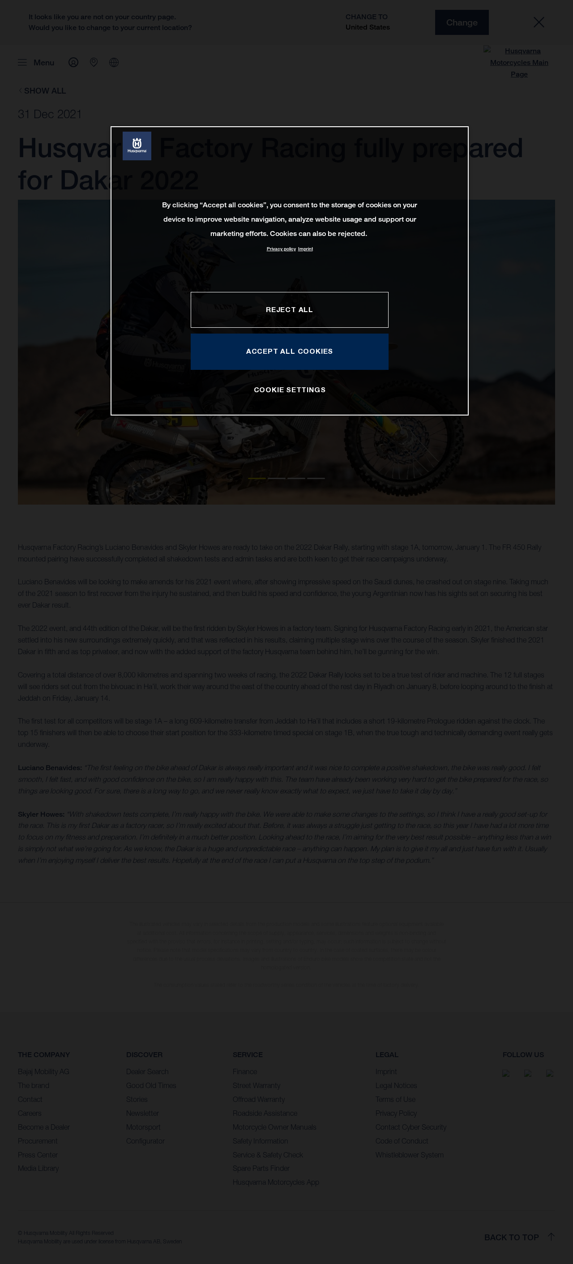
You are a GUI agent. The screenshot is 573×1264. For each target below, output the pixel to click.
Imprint (305, 249)
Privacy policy (281, 249)
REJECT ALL (289, 309)
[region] (290, 270)
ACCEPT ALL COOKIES (289, 351)
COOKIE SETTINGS (290, 390)
